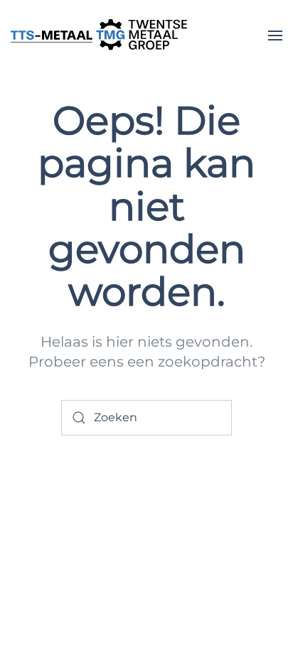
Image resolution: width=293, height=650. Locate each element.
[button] (275, 35)
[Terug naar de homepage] (99, 35)
